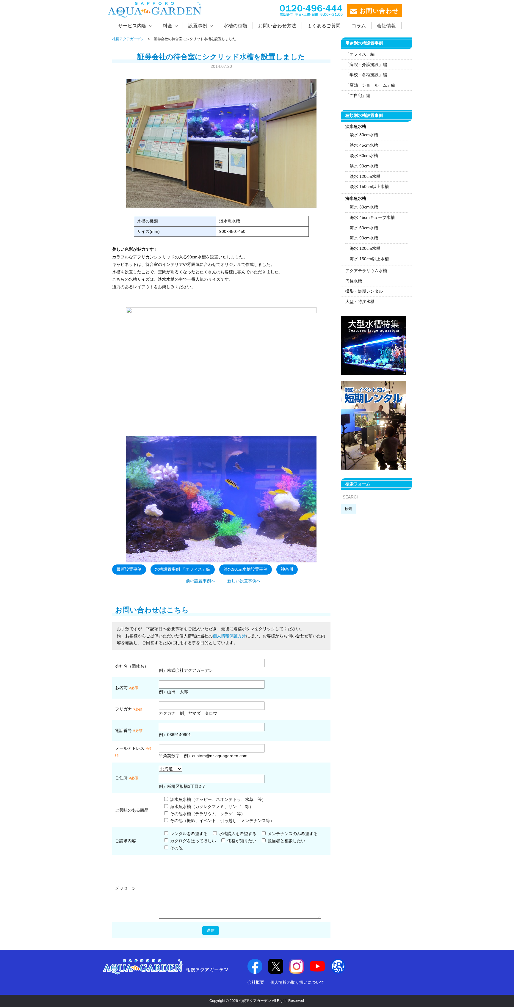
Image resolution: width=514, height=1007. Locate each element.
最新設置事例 (129, 569)
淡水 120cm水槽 (365, 176)
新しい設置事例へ (244, 580)
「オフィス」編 (359, 54)
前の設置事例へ (200, 580)
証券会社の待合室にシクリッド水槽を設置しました (221, 57)
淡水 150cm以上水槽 (369, 186)
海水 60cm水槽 (364, 227)
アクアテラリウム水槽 (366, 270)
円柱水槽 (353, 281)
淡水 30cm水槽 (364, 134)
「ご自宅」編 (357, 95)
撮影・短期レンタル (364, 291)
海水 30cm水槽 (364, 207)
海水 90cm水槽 (364, 238)
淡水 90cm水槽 (364, 166)
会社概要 (255, 982)
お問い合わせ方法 (277, 25)
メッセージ (125, 888)
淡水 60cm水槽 (364, 155)
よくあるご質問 (324, 25)
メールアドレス (129, 748)
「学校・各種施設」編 (366, 74)
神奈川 (287, 569)
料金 (167, 25)
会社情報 (386, 25)
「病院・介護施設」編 (366, 64)
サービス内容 (132, 25)
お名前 (121, 687)
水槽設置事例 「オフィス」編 (182, 569)
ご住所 (126, 777)
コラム (359, 25)
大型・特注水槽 (359, 301)
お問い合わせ (378, 10)
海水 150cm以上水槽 (369, 258)
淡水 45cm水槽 (364, 145)
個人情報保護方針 (229, 635)
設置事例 (197, 25)
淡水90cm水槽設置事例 (245, 569)
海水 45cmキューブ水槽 (372, 217)
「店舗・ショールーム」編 (370, 85)
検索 (348, 509)
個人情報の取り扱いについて (297, 982)
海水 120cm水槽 (365, 248)
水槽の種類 (235, 25)
